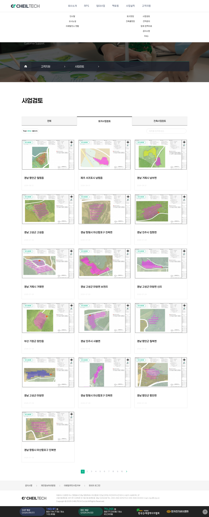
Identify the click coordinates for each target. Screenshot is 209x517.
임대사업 (100, 6)
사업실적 (130, 6)
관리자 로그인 (94, 485)
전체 (49, 121)
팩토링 (115, 6)
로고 (25, 6)
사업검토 (79, 66)
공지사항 (28, 485)
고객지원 (146, 6)
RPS (86, 6)
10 (122, 471)
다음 (126, 472)
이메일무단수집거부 (72, 485)
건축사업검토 (160, 121)
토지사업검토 (104, 121)
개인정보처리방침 (48, 485)
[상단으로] (205, 512)
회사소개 (72, 6)
